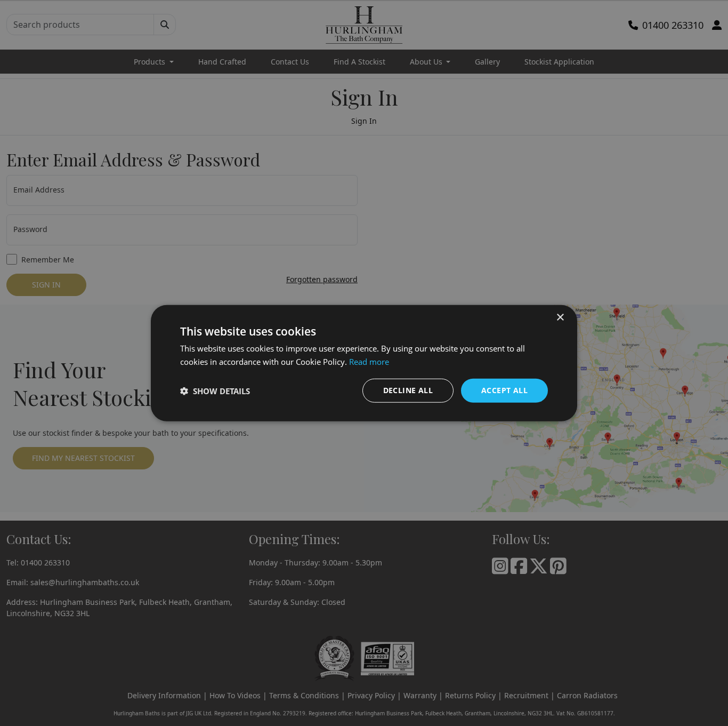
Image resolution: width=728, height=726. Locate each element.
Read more (369, 361)
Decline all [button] (408, 390)
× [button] (560, 317)
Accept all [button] (504, 390)
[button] (215, 390)
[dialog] (364, 363)
